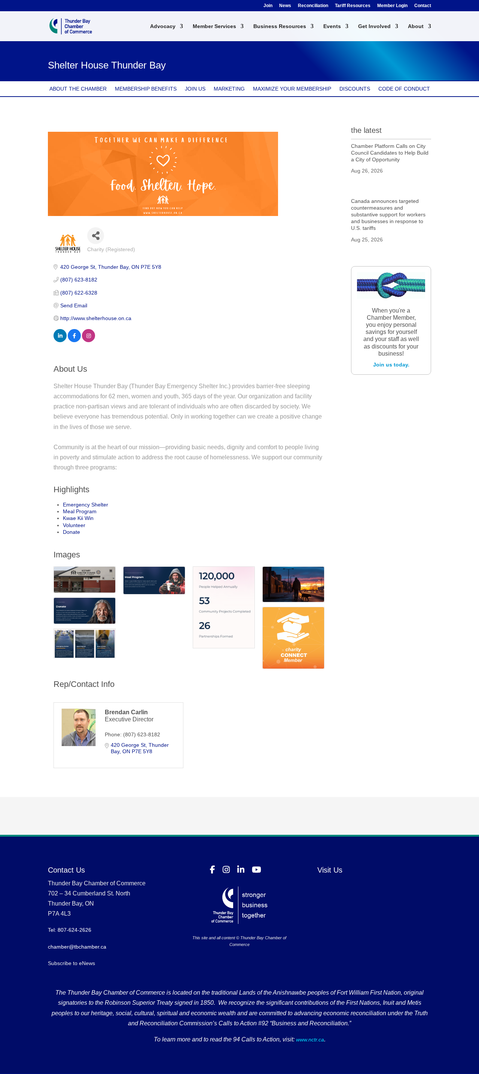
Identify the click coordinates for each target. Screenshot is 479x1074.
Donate (71, 532)
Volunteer (74, 525)
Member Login (392, 5)
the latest (366, 130)
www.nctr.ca (309, 1040)
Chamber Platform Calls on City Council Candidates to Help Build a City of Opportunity (389, 152)
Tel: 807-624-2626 (69, 930)
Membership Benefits (146, 89)
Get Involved (374, 26)
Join (267, 5)
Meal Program (80, 511)
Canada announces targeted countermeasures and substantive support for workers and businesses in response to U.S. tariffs (388, 214)
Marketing (229, 89)
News (285, 5)
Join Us (195, 89)
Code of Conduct (404, 89)
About (416, 26)
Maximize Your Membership (292, 89)
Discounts (354, 89)
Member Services (214, 26)
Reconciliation (313, 5)
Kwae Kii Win (78, 518)
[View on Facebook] (74, 340)
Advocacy (163, 26)
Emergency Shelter (85, 505)
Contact (422, 5)
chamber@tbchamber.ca (77, 947)
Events (332, 26)
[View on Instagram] (88, 340)
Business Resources (279, 26)
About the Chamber (78, 89)
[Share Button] (95, 235)
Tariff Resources (352, 5)
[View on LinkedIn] (60, 340)
